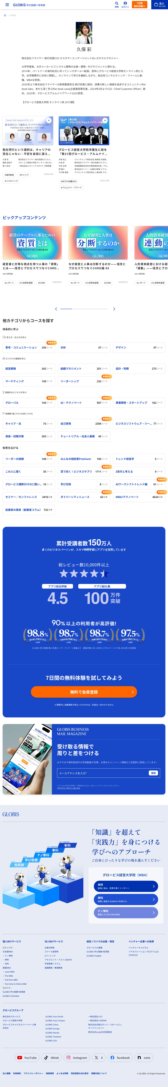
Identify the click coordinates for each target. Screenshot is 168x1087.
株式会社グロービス (11, 1016)
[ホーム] (5, 15)
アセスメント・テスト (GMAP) (58, 959)
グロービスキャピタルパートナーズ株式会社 (19, 1026)
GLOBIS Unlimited (11, 996)
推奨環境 (50, 1073)
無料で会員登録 (84, 692)
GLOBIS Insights (94, 955)
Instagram (80, 1058)
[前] (56, 308)
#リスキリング (11, 181)
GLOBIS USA (51, 1040)
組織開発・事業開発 (53, 967)
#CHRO (41, 282)
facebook (123, 1058)
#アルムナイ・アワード (71, 187)
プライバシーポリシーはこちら (68, 788)
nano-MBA (10, 971)
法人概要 (6, 1073)
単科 (112, 899)
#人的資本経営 (26, 282)
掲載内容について (99, 1073)
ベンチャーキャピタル (138, 947)
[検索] (117, 4)
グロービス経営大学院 (12, 1020)
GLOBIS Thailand (53, 1036)
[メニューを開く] (7, 4)
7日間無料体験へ (139, 4)
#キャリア (24, 175)
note (147, 1058)
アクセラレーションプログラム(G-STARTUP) (144, 953)
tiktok (55, 1058)
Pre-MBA (9, 975)
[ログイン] (125, 4)
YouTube (30, 1058)
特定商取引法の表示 (80, 1073)
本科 (113, 886)
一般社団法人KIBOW (97, 1020)
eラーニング (50, 955)
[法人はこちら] (159, 4)
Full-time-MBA (11, 979)
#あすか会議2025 (69, 181)
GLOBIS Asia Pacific (54, 1016)
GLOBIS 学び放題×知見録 (14, 991)
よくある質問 (62, 1073)
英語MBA (7, 967)
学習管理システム (52, 963)
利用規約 (17, 1073)
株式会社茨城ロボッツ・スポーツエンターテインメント (105, 1026)
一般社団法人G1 (95, 1016)
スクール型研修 (51, 951)
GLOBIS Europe (52, 1028)
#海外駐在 (9, 175)
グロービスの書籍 (94, 947)
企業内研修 (49, 947)
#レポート (9, 282)
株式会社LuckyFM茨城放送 (100, 1032)
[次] (112, 308)
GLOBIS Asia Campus (55, 1020)
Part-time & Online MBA (16, 984)
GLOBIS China (51, 1024)
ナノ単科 (109, 912)
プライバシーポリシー (33, 1073)
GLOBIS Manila (52, 1032)
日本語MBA (8, 951)
